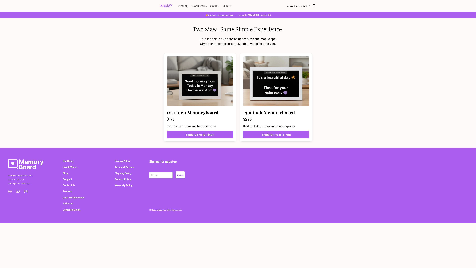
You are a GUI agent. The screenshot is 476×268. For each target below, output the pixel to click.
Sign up (180, 175)
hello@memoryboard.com (20, 175)
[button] (226, 5)
